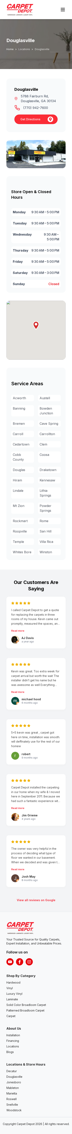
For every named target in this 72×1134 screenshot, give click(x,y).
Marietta (11, 1093)
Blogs (10, 1052)
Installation (13, 1035)
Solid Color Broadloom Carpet (26, 1005)
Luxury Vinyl (14, 993)
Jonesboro (13, 1082)
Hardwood (13, 982)
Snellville (12, 1104)
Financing (12, 1040)
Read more (17, 630)
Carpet (10, 1016)
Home (10, 49)
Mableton (12, 1088)
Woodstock (14, 1110)
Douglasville (14, 1076)
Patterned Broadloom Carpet (25, 1010)
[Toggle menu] (63, 9)
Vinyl (9, 988)
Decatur (11, 1071)
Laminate (12, 999)
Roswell (11, 1099)
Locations (12, 1046)
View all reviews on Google (36, 900)
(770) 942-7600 (35, 108)
